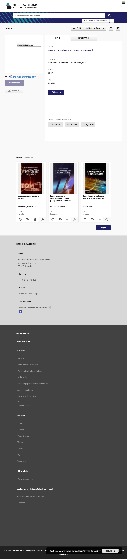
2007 (50, 73)
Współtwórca (23, 436)
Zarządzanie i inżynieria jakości (28, 197)
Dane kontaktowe (25, 479)
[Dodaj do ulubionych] (111, 28)
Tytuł (19, 423)
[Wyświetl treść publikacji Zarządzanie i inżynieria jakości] (35, 219)
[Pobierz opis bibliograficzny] (27, 219)
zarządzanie (71, 124)
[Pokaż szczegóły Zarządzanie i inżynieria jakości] (42, 219)
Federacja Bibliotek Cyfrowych (30, 496)
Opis (19, 455)
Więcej (103, 227)
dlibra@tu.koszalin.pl (28, 294)
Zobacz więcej (23, 406)
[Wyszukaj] (109, 15)
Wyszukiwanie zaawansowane (95, 20)
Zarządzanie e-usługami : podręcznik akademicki (94, 197)
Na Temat (21, 358)
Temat (20, 442)
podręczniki (88, 124)
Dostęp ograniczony (24, 76)
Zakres (20, 448)
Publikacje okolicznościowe (29, 371)
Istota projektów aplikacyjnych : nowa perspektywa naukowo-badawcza (61, 198)
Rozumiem (110, 550)
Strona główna (23, 341)
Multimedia (22, 377)
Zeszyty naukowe (25, 390)
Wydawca (21, 461)
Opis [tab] (57, 38)
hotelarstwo (55, 124)
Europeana (22, 503)
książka (51, 83)
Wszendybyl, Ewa (78, 63)
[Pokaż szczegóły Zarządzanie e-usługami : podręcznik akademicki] (106, 219)
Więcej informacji (90, 551)
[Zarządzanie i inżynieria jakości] (31, 178)
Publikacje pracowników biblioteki (32, 383)
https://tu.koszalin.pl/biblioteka (33, 308)
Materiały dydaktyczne (27, 365)
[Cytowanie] (118, 28)
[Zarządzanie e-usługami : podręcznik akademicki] (96, 178)
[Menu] (123, 2)
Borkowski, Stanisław (58, 63)
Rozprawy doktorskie (26, 396)
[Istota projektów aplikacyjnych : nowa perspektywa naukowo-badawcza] (63, 178)
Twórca (20, 430)
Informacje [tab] (83, 38)
